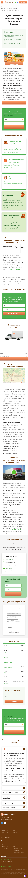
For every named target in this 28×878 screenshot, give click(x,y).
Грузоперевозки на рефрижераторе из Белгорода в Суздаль (12, 31)
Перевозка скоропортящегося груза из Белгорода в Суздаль (12, 44)
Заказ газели (4, 846)
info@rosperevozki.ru (10, 568)
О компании (4, 832)
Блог (14, 830)
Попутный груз (5, 848)
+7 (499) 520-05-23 (8, 115)
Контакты (15, 835)
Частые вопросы (5, 837)
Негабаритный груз (18, 852)
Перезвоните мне (13, 594)
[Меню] (2, 2)
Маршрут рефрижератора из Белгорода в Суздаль (12, 40)
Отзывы (15, 832)
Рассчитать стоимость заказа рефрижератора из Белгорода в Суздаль (13, 36)
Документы (4, 835)
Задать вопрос (23, 2)
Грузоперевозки (5, 844)
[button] (14, 701)
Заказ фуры (4, 851)
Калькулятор (4, 830)
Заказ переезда (17, 844)
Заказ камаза (16, 850)
